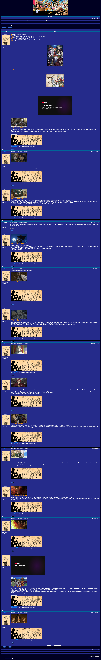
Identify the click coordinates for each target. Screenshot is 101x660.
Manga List (13, 145)
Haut (2, 149)
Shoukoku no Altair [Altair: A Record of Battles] (13, 25)
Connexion (3, 17)
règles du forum (14, 146)
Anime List (16, 145)
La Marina (11, 23)
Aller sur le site (50, 16)
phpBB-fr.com (52, 659)
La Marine (6, 25)
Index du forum (4, 23)
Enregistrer (46, 20)
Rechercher (97, 17)
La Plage (8, 23)
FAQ (94, 17)
